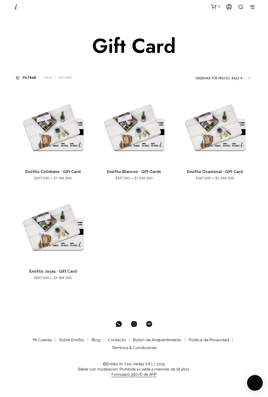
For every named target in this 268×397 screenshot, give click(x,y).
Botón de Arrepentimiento (157, 340)
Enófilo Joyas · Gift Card (53, 271)
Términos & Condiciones (134, 347)
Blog (96, 340)
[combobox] (223, 78)
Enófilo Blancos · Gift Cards (134, 171)
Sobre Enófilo (71, 340)
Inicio (48, 78)
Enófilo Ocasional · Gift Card (215, 171)
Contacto (117, 340)
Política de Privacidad (209, 340)
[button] (215, 6)
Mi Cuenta (42, 340)
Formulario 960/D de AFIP (134, 375)
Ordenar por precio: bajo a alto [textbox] (223, 78)
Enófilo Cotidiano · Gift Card (53, 171)
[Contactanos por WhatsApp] (119, 324)
